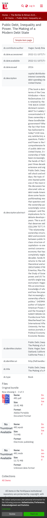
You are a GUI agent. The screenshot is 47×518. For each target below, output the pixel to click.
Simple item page (23, 40)
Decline (12, 514)
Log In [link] (32, 6)
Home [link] (5, 15)
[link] (6, 480)
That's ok (34, 514)
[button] (22, 5)
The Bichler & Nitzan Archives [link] (24, 15)
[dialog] (23, 507)
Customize (6, 509)
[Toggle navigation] (41, 5)
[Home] (5, 6)
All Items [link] (9, 18)
